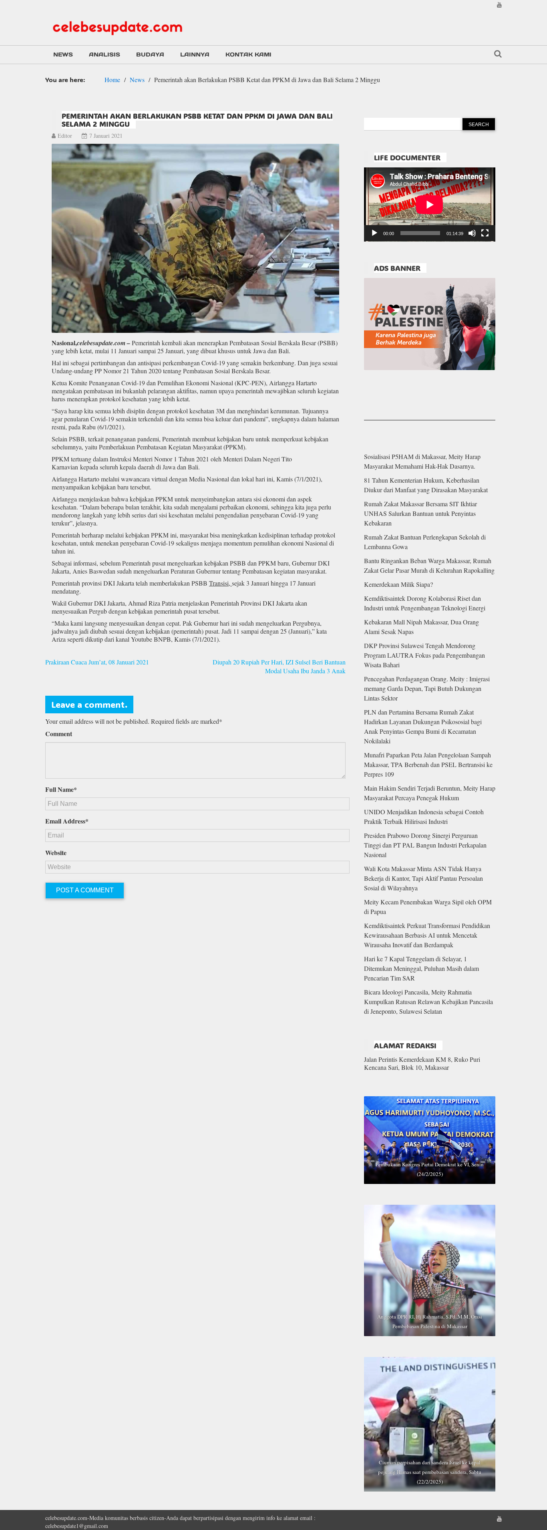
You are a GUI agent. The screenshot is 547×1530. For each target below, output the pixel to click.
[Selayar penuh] (485, 233)
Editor (65, 135)
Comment (58, 733)
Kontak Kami (248, 54)
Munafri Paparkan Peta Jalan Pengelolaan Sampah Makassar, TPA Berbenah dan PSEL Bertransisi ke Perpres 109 (428, 764)
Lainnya (194, 54)
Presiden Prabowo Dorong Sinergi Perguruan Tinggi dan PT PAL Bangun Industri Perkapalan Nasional (425, 845)
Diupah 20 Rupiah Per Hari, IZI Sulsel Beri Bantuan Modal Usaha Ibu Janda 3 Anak (279, 666)
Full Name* (61, 789)
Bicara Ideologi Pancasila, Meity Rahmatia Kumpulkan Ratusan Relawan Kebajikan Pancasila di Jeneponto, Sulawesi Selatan (428, 1001)
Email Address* (66, 821)
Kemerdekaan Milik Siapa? (398, 584)
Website (55, 852)
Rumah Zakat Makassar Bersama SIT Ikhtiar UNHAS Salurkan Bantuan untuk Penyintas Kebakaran (420, 513)
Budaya (150, 54)
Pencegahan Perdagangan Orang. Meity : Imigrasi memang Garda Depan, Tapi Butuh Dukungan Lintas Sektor (427, 688)
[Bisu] (472, 233)
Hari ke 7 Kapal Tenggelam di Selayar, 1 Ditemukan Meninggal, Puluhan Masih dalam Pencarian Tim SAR (421, 968)
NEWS (63, 54)
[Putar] (374, 233)
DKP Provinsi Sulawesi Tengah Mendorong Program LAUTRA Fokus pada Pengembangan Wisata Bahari (424, 655)
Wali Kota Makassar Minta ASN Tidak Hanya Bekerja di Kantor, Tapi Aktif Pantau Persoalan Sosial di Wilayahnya (423, 878)
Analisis (104, 54)
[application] (429, 204)
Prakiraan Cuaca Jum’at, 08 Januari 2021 (97, 662)
